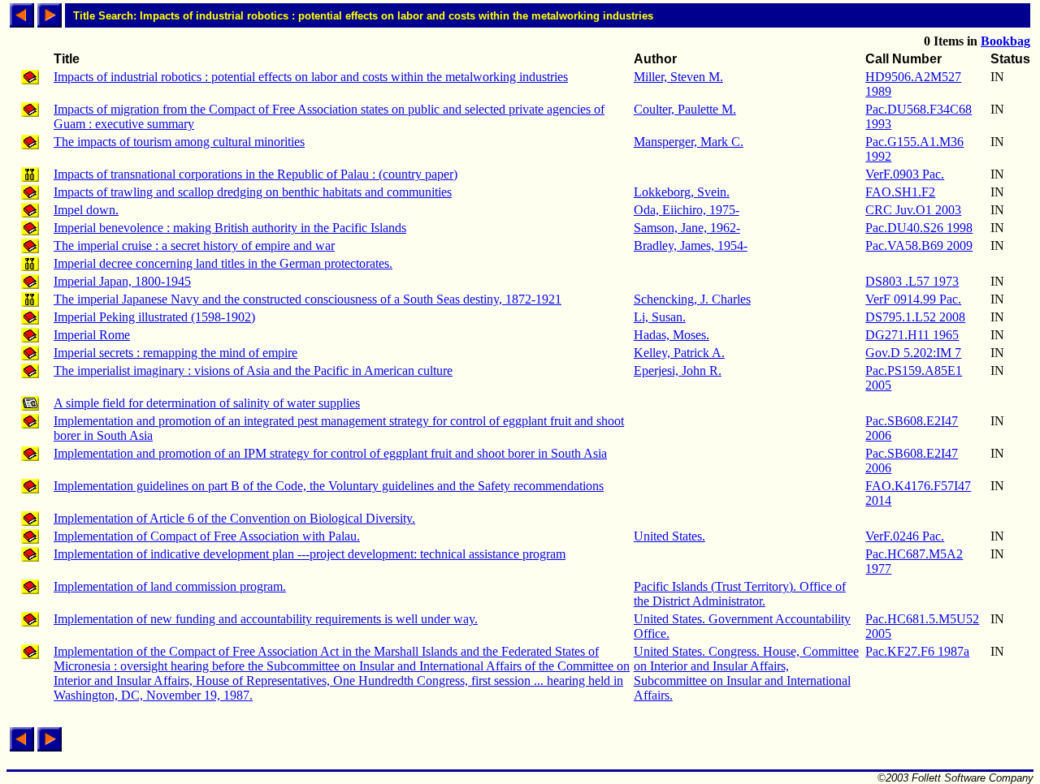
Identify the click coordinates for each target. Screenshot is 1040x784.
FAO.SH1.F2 (900, 192)
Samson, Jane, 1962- (687, 228)
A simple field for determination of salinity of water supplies (207, 403)
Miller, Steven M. (678, 77)
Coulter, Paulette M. (685, 109)
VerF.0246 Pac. (904, 536)
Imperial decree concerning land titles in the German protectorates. (223, 263)
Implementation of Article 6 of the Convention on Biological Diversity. (234, 518)
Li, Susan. (660, 317)
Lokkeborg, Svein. (682, 192)
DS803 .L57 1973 (912, 281)
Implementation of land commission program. (170, 586)
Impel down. (86, 210)
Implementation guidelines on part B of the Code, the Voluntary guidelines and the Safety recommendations (329, 486)
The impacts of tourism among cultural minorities (179, 142)
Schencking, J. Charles (692, 299)
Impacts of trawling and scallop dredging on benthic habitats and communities (253, 192)
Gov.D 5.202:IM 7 (913, 353)
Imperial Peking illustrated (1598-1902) (154, 317)
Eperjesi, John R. (678, 370)
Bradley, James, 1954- (691, 245)
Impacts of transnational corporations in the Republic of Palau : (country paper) (255, 174)
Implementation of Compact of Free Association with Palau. (207, 536)
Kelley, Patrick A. (679, 353)
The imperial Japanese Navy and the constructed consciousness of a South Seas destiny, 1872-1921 (307, 299)
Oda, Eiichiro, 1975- (686, 210)
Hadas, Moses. (671, 335)
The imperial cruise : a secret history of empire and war (194, 245)
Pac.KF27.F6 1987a (917, 651)
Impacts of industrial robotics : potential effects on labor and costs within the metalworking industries (311, 77)
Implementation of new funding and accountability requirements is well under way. (266, 619)
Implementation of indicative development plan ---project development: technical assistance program (310, 554)
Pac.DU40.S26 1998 (919, 228)
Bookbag (1005, 41)
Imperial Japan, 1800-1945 (122, 281)
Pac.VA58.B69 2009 (919, 245)
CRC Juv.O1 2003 (913, 210)
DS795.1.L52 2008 (915, 317)
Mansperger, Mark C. (688, 142)
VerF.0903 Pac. (904, 174)
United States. (669, 536)
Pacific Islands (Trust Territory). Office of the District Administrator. (740, 593)
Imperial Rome (92, 335)
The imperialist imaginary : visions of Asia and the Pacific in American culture (253, 370)
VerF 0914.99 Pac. (913, 299)
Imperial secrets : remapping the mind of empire (175, 353)
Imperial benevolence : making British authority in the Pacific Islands (230, 228)
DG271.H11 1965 (912, 335)
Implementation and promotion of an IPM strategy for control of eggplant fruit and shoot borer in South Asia (330, 453)
